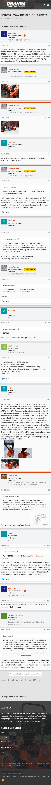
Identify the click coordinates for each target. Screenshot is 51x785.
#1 (49, 45)
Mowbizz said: (8, 187)
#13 (48, 600)
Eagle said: (7, 636)
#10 (48, 400)
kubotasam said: (9, 552)
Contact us (5, 742)
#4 (49, 154)
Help (39, 777)
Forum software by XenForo (23, 763)
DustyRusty (7, 18)
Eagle (10, 388)
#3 (49, 118)
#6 (49, 233)
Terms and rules (18, 777)
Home (3, 733)
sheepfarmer (13, 69)
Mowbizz (11, 142)
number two (13, 346)
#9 (49, 358)
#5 (49, 181)
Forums (4, 737)
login (3, 752)
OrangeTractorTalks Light (11, 773)
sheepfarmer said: (10, 239)
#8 (49, 322)
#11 (48, 490)
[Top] (48, 777)
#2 (49, 81)
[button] (3, 4)
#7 (49, 279)
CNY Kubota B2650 (15, 615)
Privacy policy (30, 777)
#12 (48, 545)
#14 (48, 630)
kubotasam (12, 476)
